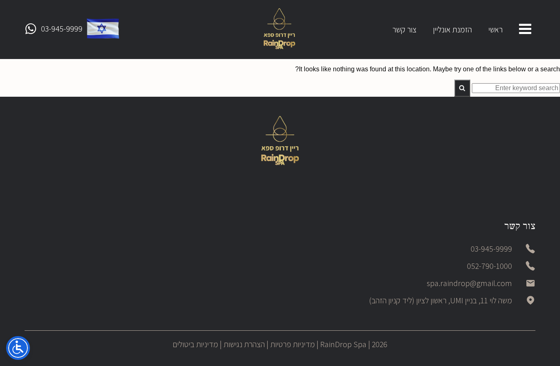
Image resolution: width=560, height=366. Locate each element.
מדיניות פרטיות (292, 344)
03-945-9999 (61, 28)
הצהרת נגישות (244, 344)
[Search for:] (515, 87)
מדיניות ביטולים (195, 344)
